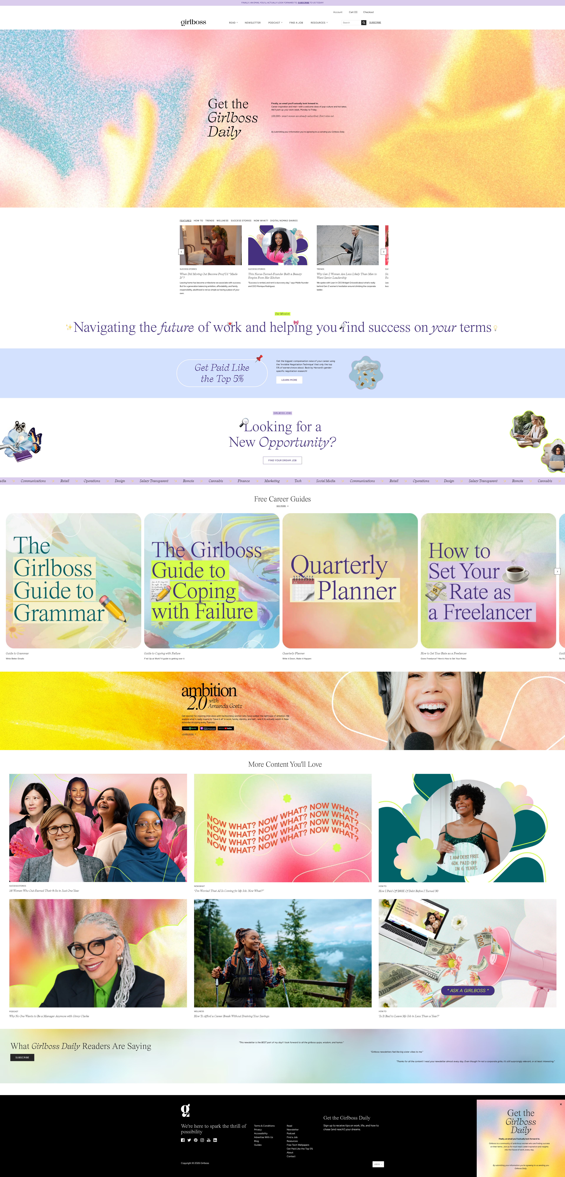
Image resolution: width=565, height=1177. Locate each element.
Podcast (274, 22)
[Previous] (7, 571)
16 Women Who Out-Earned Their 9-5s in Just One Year (44, 890)
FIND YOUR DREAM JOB (282, 460)
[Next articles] (384, 252)
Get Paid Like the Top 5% (300, 1148)
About (290, 1152)
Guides (257, 1144)
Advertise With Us (263, 1137)
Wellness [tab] (223, 220)
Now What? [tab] (261, 220)
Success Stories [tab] (241, 220)
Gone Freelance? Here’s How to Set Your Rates (443, 658)
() (353, 12)
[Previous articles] (181, 252)
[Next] (557, 571)
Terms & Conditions (264, 1125)
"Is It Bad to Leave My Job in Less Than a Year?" (409, 1016)
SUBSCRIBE (303, 2)
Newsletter (253, 22)
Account (337, 12)
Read (232, 22)
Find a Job (296, 22)
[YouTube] (208, 1140)
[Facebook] (183, 1141)
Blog (256, 1141)
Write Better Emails (15, 658)
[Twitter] (189, 1140)
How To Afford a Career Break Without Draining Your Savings (231, 1016)
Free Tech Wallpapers (298, 1144)
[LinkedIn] (215, 1141)
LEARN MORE (289, 380)
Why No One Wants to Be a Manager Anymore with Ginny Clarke (49, 1016)
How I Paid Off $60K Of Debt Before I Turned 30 (408, 891)
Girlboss (205, 1163)
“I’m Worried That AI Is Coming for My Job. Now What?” (229, 891)
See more (281, 506)
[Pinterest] (195, 1141)
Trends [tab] (209, 220)
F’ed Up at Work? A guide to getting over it (164, 658)
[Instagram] (202, 1141)
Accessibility (260, 1133)
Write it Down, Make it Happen (296, 658)
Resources (318, 22)
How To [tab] (198, 220)
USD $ (376, 1164)
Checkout (368, 12)
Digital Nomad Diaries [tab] (284, 220)
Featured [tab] (185, 220)
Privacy (258, 1129)
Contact (291, 1156)
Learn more (188, 734)
